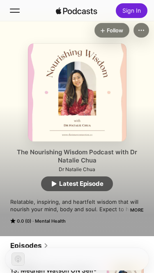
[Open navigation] (15, 11)
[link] (29, 245)
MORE (137, 210)
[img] (76, 11)
